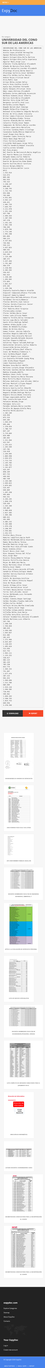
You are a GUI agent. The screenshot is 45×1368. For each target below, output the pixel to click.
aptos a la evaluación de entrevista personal (21, 949)
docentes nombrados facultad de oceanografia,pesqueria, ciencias (23, 1033)
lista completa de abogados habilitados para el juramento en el (23, 1084)
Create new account (11, 1350)
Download (13, 713)
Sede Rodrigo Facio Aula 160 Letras (19, 827)
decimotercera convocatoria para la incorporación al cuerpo (23, 1218)
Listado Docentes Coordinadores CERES (18, 1168)
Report (33, 713)
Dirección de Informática (18, 1134)
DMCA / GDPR (22, 1366)
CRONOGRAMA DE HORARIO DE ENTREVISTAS (19, 778)
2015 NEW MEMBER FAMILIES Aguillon (19, 861)
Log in (6, 1345)
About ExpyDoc (9, 1317)
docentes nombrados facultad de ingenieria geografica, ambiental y (23, 895)
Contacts (7, 1321)
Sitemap (6, 1312)
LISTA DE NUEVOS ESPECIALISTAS (19, 998)
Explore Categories (10, 1308)
